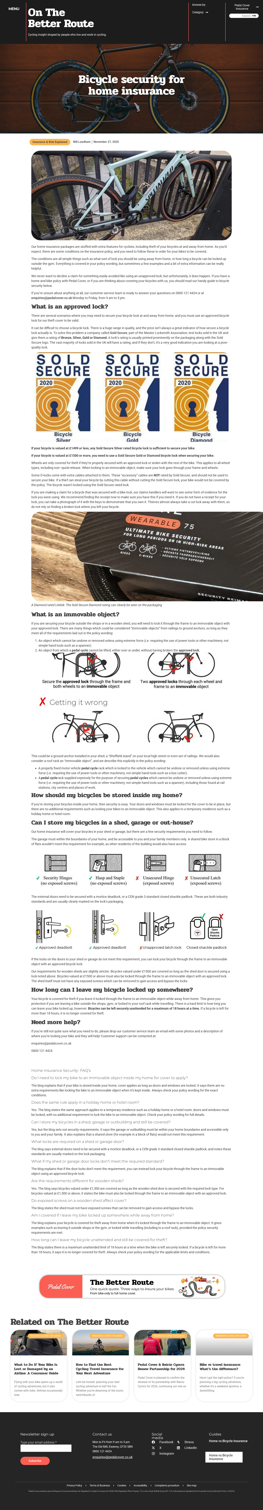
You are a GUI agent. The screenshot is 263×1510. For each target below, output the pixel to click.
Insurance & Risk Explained (50, 142)
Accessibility (140, 1485)
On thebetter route (61, 18)
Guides (215, 1434)
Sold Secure (118, 333)
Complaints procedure (167, 1485)
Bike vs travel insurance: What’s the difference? (220, 1367)
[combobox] (235, 16)
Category (198, 12)
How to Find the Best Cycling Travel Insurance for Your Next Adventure (100, 1369)
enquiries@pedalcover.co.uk (51, 298)
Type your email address (38, 1442)
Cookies (121, 1485)
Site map (191, 1485)
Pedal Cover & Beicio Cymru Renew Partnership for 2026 (161, 1367)
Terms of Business (100, 1485)
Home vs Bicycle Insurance (228, 1441)
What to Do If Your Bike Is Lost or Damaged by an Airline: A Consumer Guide (36, 1369)
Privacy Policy (74, 1485)
